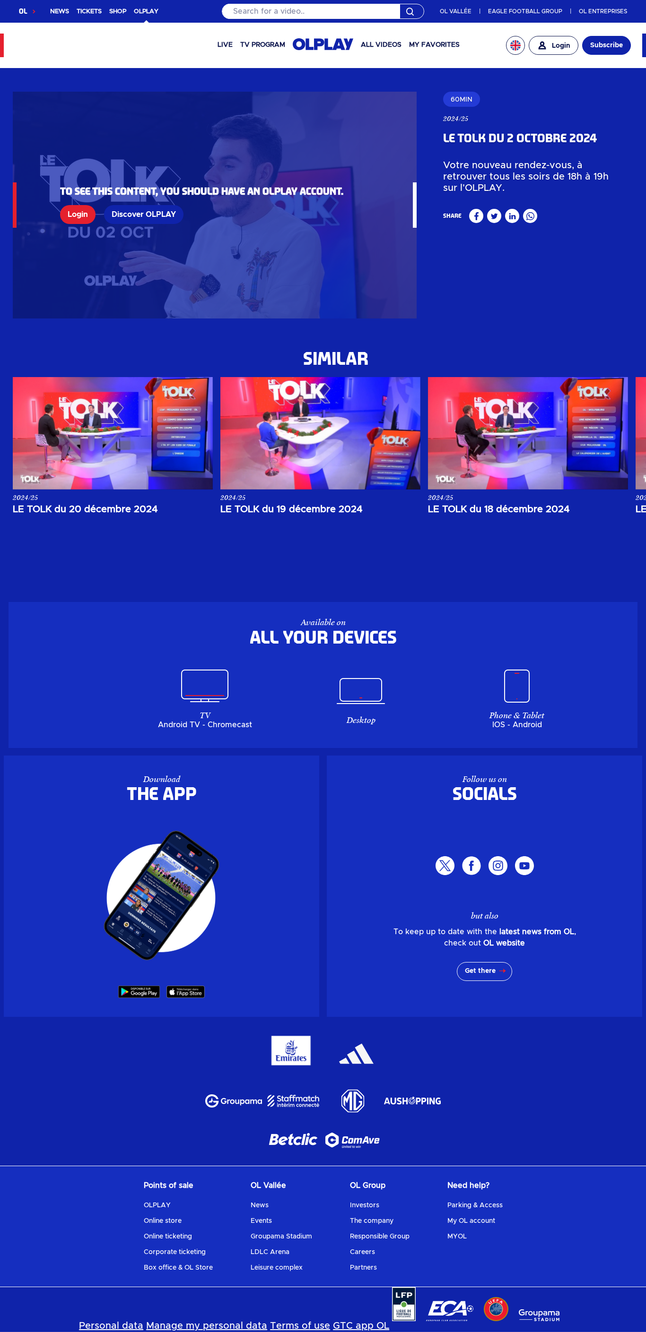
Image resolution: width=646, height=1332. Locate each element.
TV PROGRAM (262, 45)
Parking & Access (475, 1205)
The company (371, 1221)
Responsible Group (380, 1236)
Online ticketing (168, 1236)
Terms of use (300, 1326)
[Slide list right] (612, 433)
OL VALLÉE (455, 11)
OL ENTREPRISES (603, 11)
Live (225, 45)
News (260, 1205)
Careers (362, 1252)
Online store (163, 1221)
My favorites (434, 45)
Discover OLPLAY (144, 214)
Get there (480, 971)
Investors (364, 1205)
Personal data (111, 1326)
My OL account (471, 1221)
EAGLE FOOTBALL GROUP (525, 11)
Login (78, 214)
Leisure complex (277, 1267)
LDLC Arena (270, 1252)
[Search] (323, 11)
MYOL (457, 1236)
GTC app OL (361, 1326)
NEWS (59, 12)
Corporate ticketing (175, 1252)
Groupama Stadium (281, 1236)
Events (261, 1221)
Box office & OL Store (178, 1267)
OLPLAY (157, 1205)
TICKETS (89, 12)
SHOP (117, 12)
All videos (381, 45)
